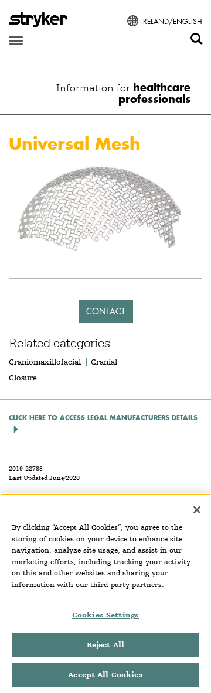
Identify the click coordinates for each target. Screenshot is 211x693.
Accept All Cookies (105, 674)
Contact (105, 311)
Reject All (105, 644)
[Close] (197, 510)
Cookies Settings (105, 614)
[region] (105, 593)
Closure (23, 377)
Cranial (104, 361)
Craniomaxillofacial (45, 361)
